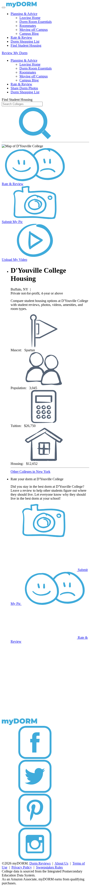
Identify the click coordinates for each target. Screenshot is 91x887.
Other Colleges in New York (30, 471)
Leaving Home (29, 18)
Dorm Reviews (40, 863)
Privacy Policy (21, 867)
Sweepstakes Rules (49, 867)
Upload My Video (14, 259)
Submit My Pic (12, 222)
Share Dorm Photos (24, 88)
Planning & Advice (24, 14)
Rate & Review (21, 37)
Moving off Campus (33, 29)
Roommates (27, 26)
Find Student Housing (26, 45)
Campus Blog (29, 33)
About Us (61, 863)
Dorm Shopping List (25, 41)
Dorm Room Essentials (35, 22)
